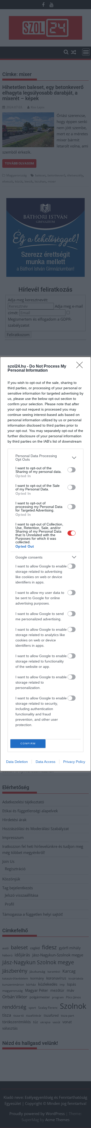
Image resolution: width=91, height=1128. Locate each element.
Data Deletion (17, 762)
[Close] (81, 366)
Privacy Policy (74, 762)
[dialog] (45, 564)
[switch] (71, 469)
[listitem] (45, 457)
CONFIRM (28, 743)
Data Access (45, 762)
